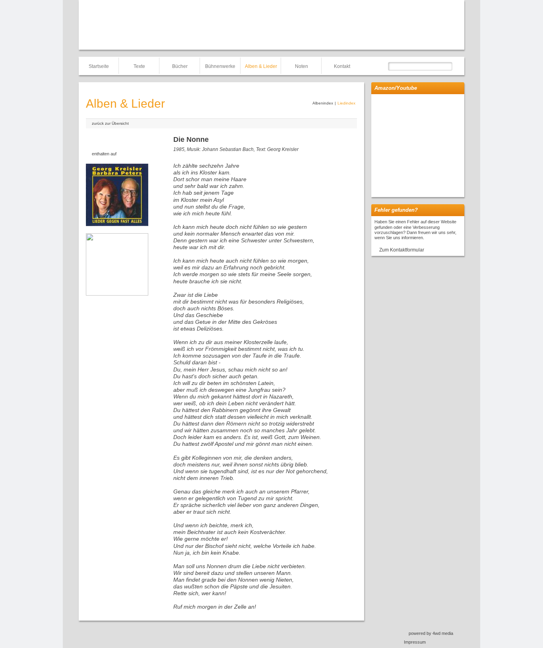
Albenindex (322, 103)
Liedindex (346, 103)
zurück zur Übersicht (110, 123)
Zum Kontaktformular (401, 250)
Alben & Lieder (261, 66)
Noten (301, 66)
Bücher (180, 66)
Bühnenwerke (220, 66)
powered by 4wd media (431, 633)
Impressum (415, 642)
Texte (139, 66)
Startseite (99, 66)
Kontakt (342, 66)
